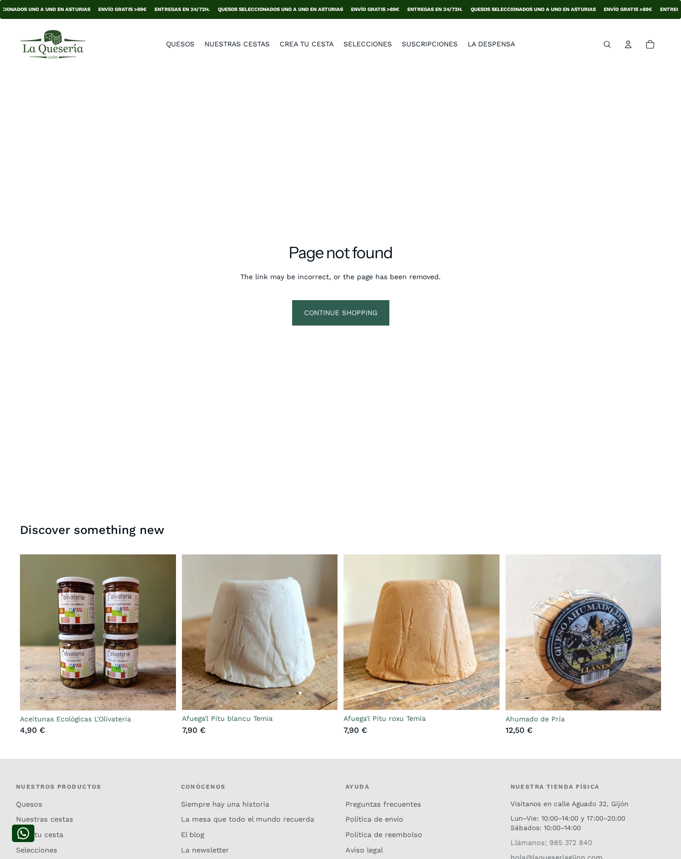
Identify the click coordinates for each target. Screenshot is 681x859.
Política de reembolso (383, 835)
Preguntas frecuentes (383, 804)
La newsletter (205, 850)
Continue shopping (340, 313)
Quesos (29, 804)
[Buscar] (607, 44)
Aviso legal (364, 850)
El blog (192, 835)
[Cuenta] (628, 44)
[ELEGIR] (161, 695)
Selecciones (36, 850)
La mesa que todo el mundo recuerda (247, 819)
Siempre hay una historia (225, 804)
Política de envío (374, 819)
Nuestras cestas (44, 819)
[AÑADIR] (322, 695)
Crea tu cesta (39, 835)
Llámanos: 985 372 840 (551, 843)
